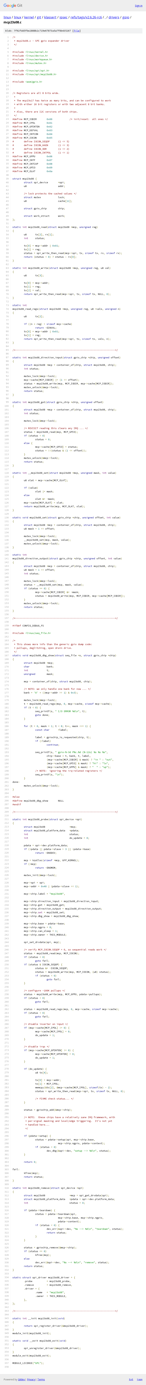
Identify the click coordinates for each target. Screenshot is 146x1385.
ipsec (63, 17)
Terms (41, 1379)
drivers (114, 17)
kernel (29, 17)
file (76, 30)
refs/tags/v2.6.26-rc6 (86, 17)
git (39, 17)
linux (7, 17)
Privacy (31, 1379)
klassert (50, 17)
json (139, 1379)
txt (131, 1379)
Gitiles (21, 1379)
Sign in (138, 5)
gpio (125, 17)
